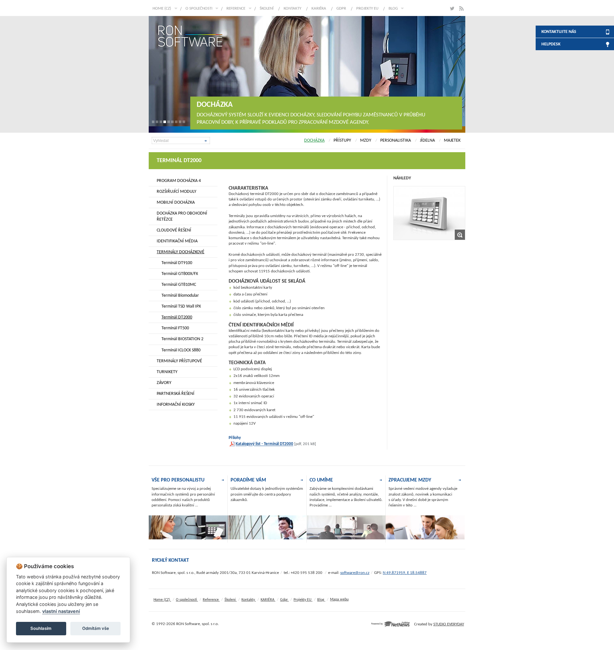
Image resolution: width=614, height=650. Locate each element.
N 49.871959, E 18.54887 (405, 573)
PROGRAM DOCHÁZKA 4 (179, 180)
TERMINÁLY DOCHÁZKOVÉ (180, 252)
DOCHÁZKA (314, 140)
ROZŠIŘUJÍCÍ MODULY (176, 191)
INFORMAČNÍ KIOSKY (176, 404)
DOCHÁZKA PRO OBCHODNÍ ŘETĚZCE (182, 216)
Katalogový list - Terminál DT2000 (264, 444)
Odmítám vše (95, 628)
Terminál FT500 (175, 328)
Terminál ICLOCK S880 (181, 350)
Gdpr (341, 8)
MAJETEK (452, 140)
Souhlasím (40, 628)
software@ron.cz (354, 573)
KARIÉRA (318, 8)
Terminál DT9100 (176, 263)
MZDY (365, 140)
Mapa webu (339, 599)
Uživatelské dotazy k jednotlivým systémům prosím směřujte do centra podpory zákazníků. (267, 494)
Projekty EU (367, 8)
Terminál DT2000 (176, 317)
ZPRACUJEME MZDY (410, 480)
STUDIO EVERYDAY (448, 624)
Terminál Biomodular (180, 295)
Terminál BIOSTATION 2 (182, 339)
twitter (451, 8)
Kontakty (292, 8)
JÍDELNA (427, 140)
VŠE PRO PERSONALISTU (178, 480)
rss (461, 8)
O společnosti (198, 8)
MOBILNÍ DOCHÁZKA (176, 202)
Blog (393, 8)
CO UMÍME (321, 480)
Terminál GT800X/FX (179, 273)
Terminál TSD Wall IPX (181, 306)
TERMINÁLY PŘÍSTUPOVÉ (179, 361)
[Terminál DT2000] (429, 213)
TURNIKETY (167, 372)
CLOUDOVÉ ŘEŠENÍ (174, 230)
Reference (235, 8)
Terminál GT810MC (178, 284)
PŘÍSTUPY (342, 140)
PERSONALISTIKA (395, 140)
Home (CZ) (162, 8)
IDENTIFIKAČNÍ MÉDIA (177, 241)
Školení (266, 8)
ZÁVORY (164, 382)
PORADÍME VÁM (248, 480)
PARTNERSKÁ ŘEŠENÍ (175, 393)
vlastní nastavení (61, 611)
